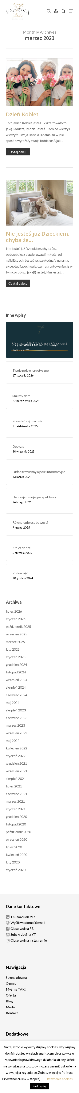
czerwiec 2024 (16, 695)
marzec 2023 (15, 725)
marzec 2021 (15, 801)
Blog (9, 1001)
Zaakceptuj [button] (39, 1086)
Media (10, 1007)
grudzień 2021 (16, 763)
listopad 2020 (16, 824)
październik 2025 (18, 626)
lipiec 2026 (14, 611)
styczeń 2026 (15, 619)
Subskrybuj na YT (23, 934)
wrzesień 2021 (16, 771)
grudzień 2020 (16, 816)
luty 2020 (13, 862)
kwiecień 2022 (16, 748)
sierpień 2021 (16, 778)
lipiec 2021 (14, 786)
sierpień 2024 (16, 687)
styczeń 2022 (15, 756)
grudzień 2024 (16, 664)
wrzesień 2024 (16, 680)
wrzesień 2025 (16, 634)
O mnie (11, 983)
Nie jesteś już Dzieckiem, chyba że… (38, 237)
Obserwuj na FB (22, 928)
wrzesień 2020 (16, 839)
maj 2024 (12, 702)
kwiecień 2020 (16, 854)
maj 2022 (12, 740)
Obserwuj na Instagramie (29, 940)
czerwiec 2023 (16, 718)
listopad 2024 (16, 672)
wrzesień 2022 (16, 733)
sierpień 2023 (16, 710)
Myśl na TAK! (16, 989)
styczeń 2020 (15, 870)
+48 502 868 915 (23, 917)
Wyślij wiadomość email (28, 922)
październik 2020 (18, 832)
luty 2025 (13, 649)
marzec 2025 (15, 642)
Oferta (11, 995)
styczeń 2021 (15, 809)
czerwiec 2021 (16, 794)
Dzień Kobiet (22, 114)
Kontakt (12, 1013)
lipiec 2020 (14, 847)
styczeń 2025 (15, 657)
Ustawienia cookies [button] (59, 1079)
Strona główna (16, 977)
